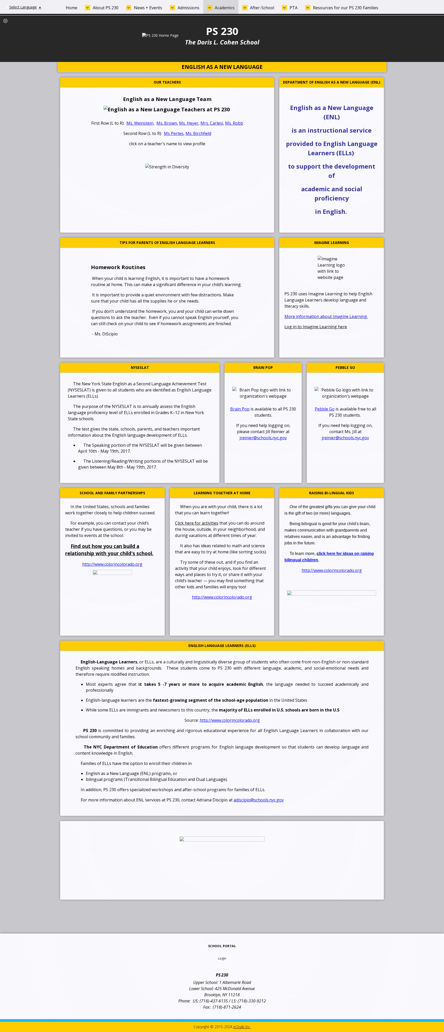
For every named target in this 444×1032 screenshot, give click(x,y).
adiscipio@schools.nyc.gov (259, 800)
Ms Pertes (173, 133)
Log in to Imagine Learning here (315, 327)
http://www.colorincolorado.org (112, 564)
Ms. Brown (166, 123)
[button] (5, 21)
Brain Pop (239, 409)
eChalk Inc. (242, 1026)
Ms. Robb (234, 123)
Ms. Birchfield (198, 133)
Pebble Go (325, 409)
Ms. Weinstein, (140, 123)
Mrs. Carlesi (211, 123)
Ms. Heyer (188, 123)
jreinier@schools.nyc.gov (263, 438)
